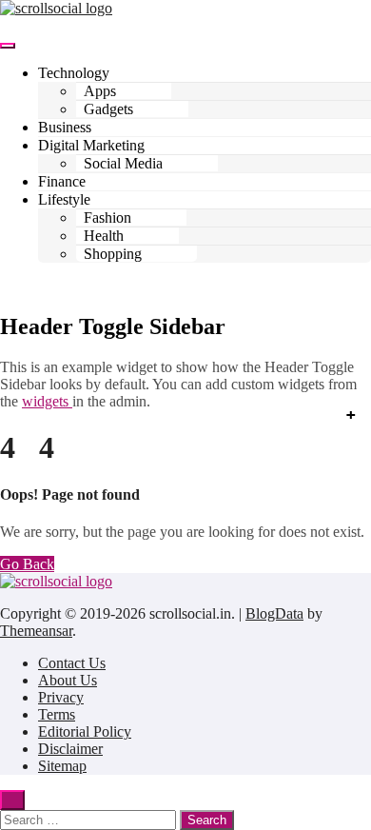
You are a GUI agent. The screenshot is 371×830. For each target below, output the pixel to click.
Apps (100, 91)
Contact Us (72, 663)
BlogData (274, 613)
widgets (47, 401)
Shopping (113, 254)
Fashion (107, 217)
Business (64, 127)
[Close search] (12, 800)
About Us (67, 680)
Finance (62, 181)
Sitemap (62, 766)
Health (104, 235)
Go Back (27, 564)
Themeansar (36, 630)
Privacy (61, 697)
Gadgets (108, 109)
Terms (56, 714)
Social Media (123, 163)
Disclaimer (70, 749)
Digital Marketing (91, 145)
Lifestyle (64, 199)
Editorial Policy (84, 731)
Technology (73, 73)
